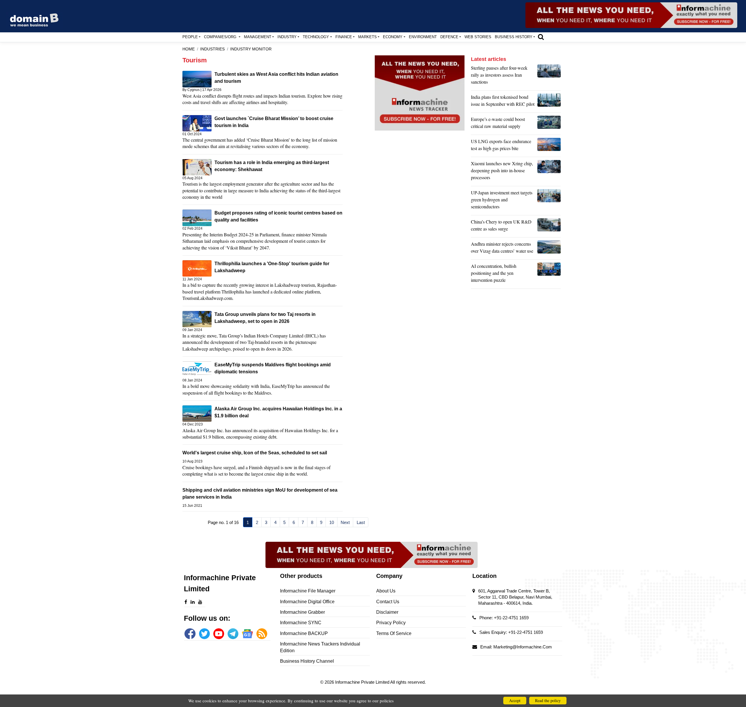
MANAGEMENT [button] (257, 37)
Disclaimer (387, 612)
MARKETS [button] (367, 37)
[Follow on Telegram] (233, 633)
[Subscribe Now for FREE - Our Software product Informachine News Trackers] (631, 15)
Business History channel (307, 661)
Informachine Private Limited (362, 682)
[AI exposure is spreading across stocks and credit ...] (549, 274)
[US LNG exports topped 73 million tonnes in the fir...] (549, 146)
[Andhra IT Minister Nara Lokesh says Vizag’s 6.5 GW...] (549, 248)
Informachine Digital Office (307, 601)
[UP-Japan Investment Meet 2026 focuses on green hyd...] (549, 201)
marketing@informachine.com (522, 646)
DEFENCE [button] (449, 37)
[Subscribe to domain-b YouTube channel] (218, 633)
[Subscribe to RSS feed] (261, 633)
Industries (212, 49)
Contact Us (387, 601)
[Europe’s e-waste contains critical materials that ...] (549, 124)
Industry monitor (251, 49)
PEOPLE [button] (190, 37)
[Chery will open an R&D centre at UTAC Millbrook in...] (549, 226)
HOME (188, 49)
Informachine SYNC (300, 622)
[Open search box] (541, 36)
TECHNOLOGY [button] (316, 37)
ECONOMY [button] (392, 37)
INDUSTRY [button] (287, 37)
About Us (385, 590)
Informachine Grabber (302, 612)
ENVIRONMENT (423, 37)
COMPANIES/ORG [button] (220, 37)
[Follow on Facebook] (189, 633)
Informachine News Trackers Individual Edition (320, 647)
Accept (514, 700)
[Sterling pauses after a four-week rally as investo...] (549, 76)
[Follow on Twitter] (204, 633)
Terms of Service (393, 633)
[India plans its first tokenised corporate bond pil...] (549, 102)
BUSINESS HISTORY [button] (513, 37)
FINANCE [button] (343, 37)
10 (331, 522)
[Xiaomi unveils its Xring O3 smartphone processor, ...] (549, 172)
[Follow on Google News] (247, 633)
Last (361, 522)
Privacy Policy (391, 622)
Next (345, 522)
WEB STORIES (478, 37)
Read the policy (548, 700)
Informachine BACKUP (304, 633)
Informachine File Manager (307, 590)
